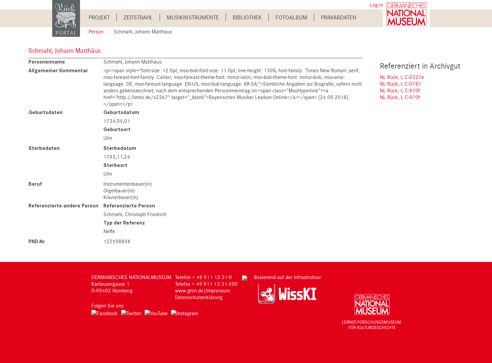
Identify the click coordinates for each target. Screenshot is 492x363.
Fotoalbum (291, 17)
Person (96, 31)
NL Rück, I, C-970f (400, 90)
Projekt (99, 17)
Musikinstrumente (193, 17)
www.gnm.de (189, 290)
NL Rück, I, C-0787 (400, 83)
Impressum (218, 290)
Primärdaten (338, 17)
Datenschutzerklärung (199, 297)
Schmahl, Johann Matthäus (64, 50)
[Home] (66, 17)
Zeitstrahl (138, 17)
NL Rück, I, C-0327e (402, 77)
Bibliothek (247, 17)
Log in (376, 4)
